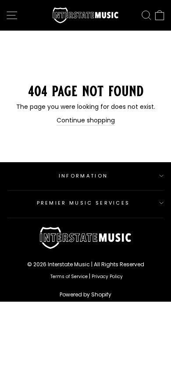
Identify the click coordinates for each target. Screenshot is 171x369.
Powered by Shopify (85, 294)
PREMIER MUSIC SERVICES (83, 202)
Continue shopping (86, 120)
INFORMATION (83, 175)
